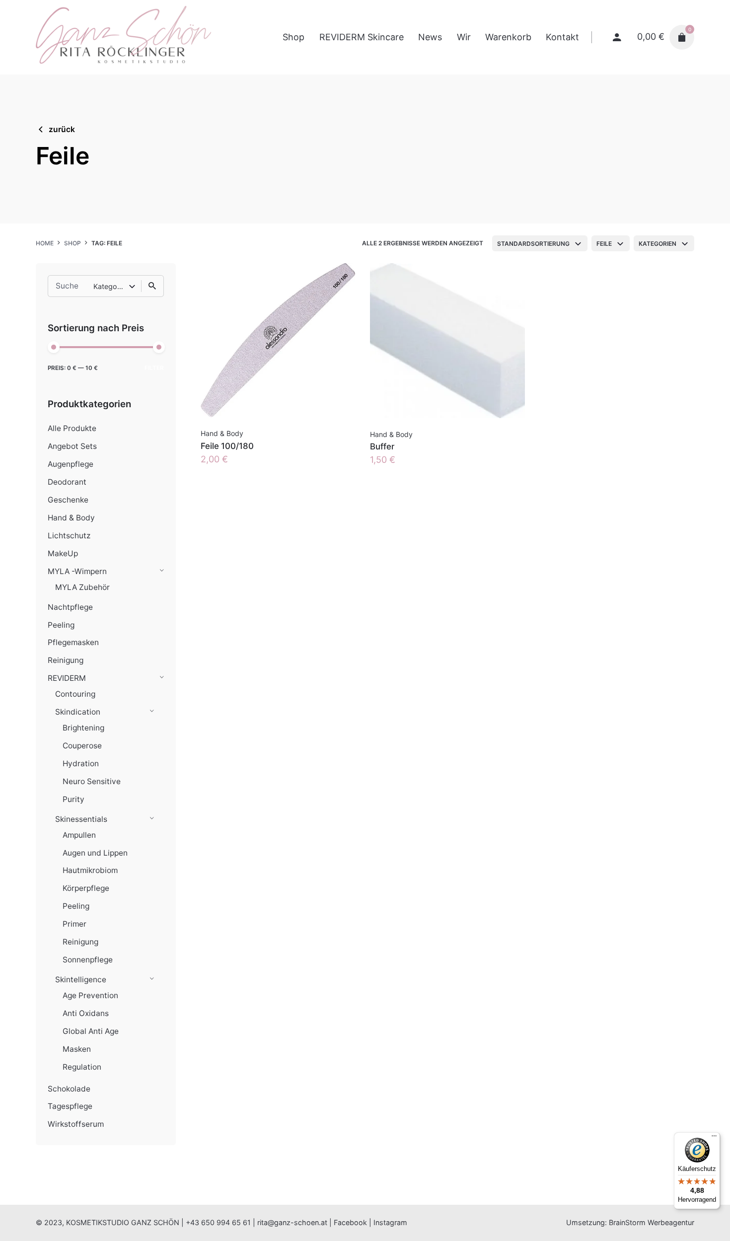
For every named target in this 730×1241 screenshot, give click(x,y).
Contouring (75, 694)
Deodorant (67, 482)
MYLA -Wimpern (77, 571)
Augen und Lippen (95, 853)
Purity (73, 799)
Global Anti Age (91, 1031)
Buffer (382, 446)
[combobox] (539, 243)
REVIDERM (67, 678)
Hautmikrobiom (90, 870)
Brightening (83, 727)
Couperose (82, 745)
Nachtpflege (70, 607)
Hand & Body (71, 517)
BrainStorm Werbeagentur (651, 1222)
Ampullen (79, 835)
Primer (74, 924)
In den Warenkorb (238, 469)
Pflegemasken (73, 642)
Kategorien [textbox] (657, 243)
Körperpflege (86, 888)
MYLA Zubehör (82, 587)
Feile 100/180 (227, 446)
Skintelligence (80, 979)
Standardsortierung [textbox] (533, 243)
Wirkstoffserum (76, 1124)
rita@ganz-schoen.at (292, 1222)
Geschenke (68, 500)
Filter (154, 368)
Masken (77, 1049)
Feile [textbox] (604, 243)
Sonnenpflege (88, 959)
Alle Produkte (72, 428)
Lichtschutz (69, 535)
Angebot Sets (72, 446)
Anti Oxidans (86, 1013)
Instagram (390, 1222)
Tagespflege (70, 1106)
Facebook (350, 1222)
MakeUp (63, 553)
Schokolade (69, 1089)
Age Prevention (90, 995)
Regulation (82, 1067)
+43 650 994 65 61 (218, 1222)
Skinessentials (81, 819)
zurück (62, 129)
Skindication (77, 712)
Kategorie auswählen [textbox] (111, 286)
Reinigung (65, 660)
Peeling (61, 625)
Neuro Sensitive (92, 781)
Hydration (81, 763)
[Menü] (714, 1138)
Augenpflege (70, 464)
